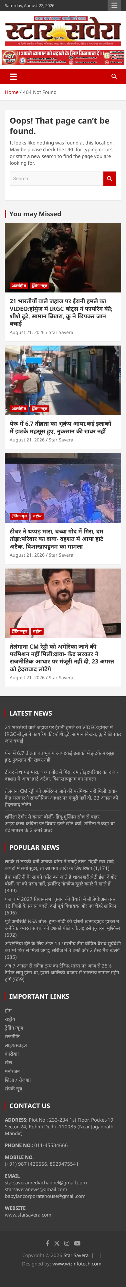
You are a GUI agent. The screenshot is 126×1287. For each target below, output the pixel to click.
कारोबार (12, 1054)
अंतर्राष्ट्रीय (19, 285)
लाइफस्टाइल (16, 1045)
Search (109, 178)
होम (8, 1010)
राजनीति (12, 1036)
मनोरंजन (12, 1071)
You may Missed (35, 213)
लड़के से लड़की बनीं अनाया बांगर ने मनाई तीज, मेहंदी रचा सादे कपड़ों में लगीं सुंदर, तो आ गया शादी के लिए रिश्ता (59, 864)
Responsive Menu (114, 5)
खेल (8, 1062)
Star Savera (61, 332)
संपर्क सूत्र (13, 1088)
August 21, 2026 (27, 332)
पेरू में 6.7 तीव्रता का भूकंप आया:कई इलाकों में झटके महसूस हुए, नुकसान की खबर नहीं (60, 427)
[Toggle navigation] (13, 76)
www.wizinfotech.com (76, 1263)
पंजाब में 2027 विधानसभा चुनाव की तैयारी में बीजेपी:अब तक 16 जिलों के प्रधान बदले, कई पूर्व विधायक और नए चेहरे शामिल (60, 902)
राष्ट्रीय (37, 516)
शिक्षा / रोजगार (18, 1080)
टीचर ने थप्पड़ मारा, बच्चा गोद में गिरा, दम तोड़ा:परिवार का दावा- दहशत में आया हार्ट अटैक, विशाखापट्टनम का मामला (56, 538)
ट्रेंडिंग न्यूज (39, 285)
